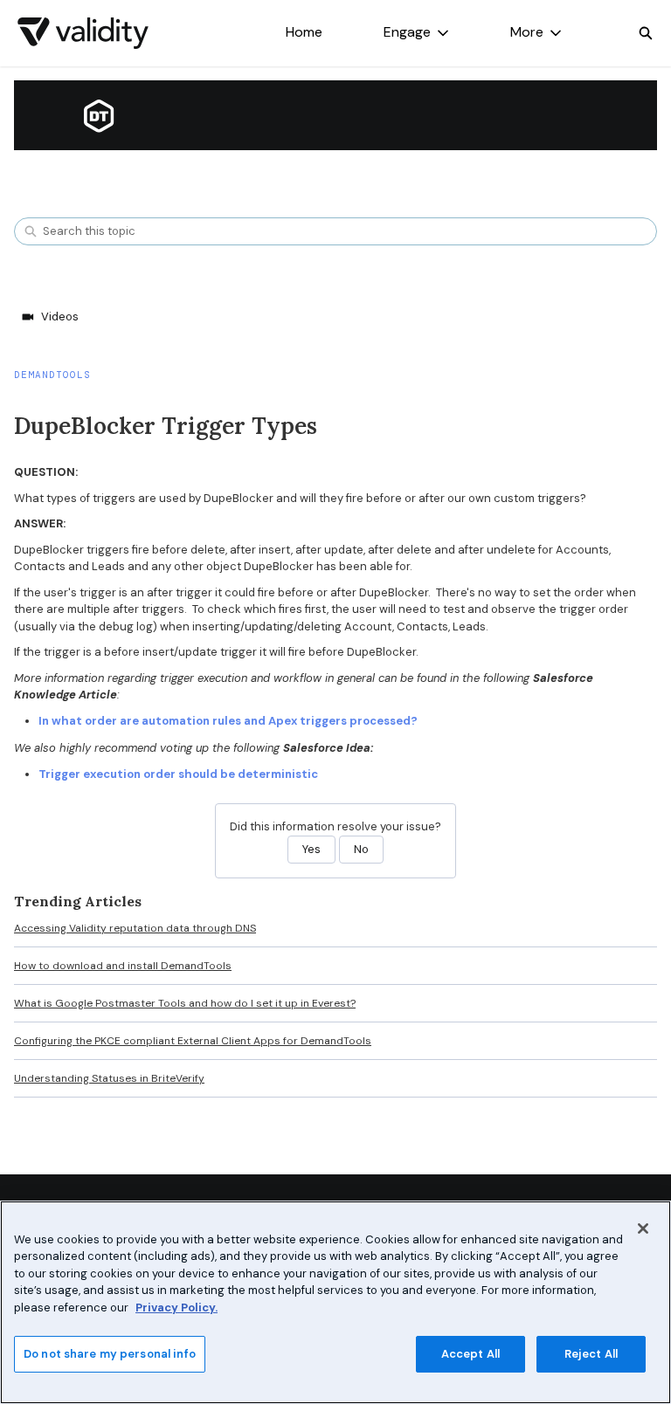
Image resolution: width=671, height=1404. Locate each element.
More (526, 32)
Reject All (591, 1353)
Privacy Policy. (176, 1307)
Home (304, 32)
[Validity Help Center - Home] (83, 33)
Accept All (470, 1353)
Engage (407, 32)
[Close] (643, 1228)
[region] (335, 1302)
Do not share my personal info (110, 1353)
